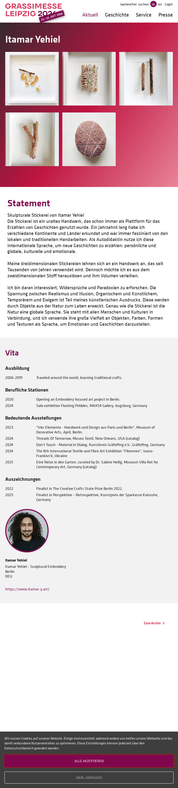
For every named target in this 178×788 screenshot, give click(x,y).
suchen (143, 4)
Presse (165, 14)
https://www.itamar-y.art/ (27, 589)
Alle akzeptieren (89, 760)
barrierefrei (128, 4)
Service (144, 14)
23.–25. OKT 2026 (51, 16)
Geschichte (117, 14)
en (160, 4)
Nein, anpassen (89, 777)
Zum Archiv (152, 623)
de (153, 4)
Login (169, 4)
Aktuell (90, 14)
